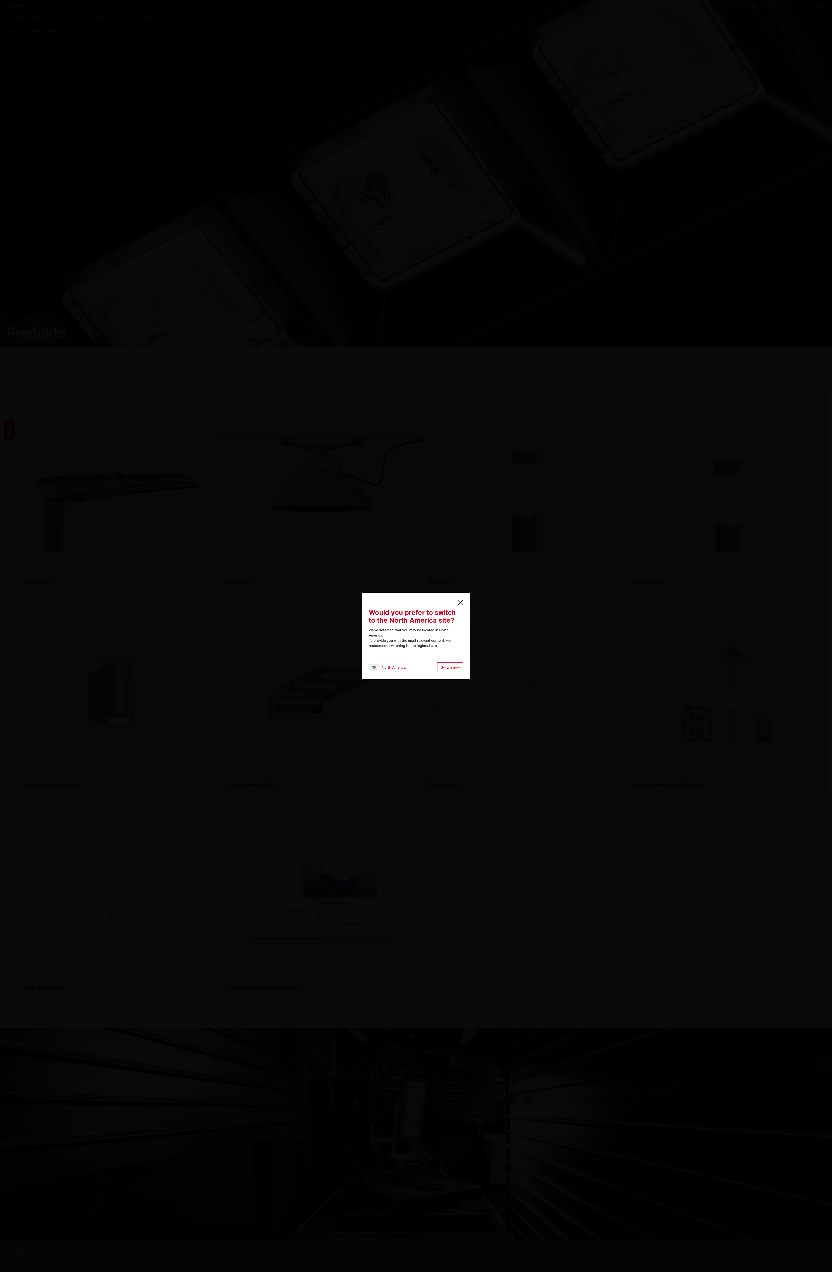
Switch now (450, 667)
